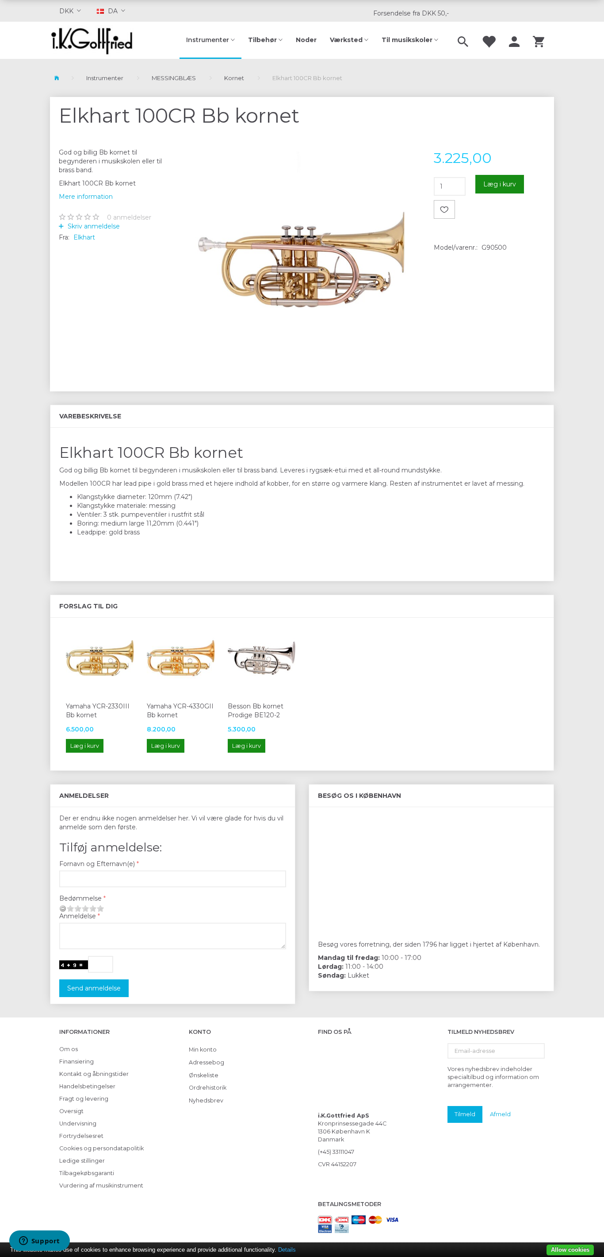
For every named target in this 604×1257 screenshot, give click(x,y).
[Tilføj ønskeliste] (444, 209)
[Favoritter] (488, 40)
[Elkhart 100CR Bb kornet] (302, 253)
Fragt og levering (83, 1098)
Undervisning (77, 1123)
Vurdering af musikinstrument (101, 1185)
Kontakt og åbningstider (94, 1074)
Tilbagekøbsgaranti (86, 1173)
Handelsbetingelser (87, 1086)
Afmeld (500, 1114)
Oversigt (71, 1111)
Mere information (86, 197)
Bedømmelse (80, 898)
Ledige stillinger (82, 1160)
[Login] (514, 40)
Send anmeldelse (94, 988)
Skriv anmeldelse (93, 226)
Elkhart (84, 237)
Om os (68, 1049)
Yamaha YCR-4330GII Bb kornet (180, 710)
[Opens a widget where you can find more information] (39, 1241)
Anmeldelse (77, 916)
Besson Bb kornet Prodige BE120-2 (255, 710)
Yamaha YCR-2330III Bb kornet (98, 710)
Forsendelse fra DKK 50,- (411, 13)
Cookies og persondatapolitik (101, 1148)
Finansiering (76, 1061)
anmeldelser (129, 217)
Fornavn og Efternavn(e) (97, 864)
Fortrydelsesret (81, 1136)
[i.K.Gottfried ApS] (95, 40)
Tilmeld (465, 1114)
